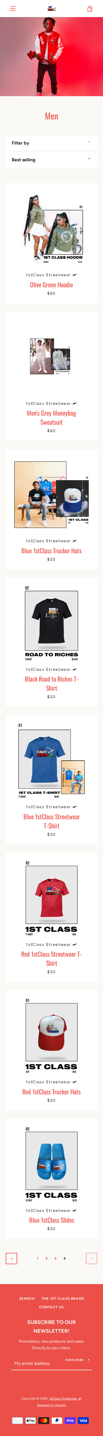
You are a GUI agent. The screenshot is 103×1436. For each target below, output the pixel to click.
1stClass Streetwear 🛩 (65, 1398)
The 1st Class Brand (62, 1299)
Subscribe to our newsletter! (51, 1326)
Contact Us (51, 1307)
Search (27, 1299)
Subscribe (75, 1360)
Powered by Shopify (51, 1405)
